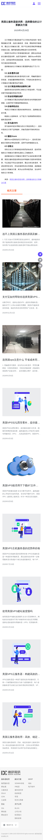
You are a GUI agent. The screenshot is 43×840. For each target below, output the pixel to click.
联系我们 (18, 815)
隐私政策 (18, 818)
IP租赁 (17, 787)
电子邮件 (31, 787)
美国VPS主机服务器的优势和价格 (21, 548)
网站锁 (3, 811)
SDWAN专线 (19, 783)
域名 (30, 783)
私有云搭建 (19, 800)
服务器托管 (19, 790)
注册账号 (33, 3)
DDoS (3, 793)
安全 (3, 804)
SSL (2, 808)
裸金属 (3, 787)
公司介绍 (18, 811)
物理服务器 (5, 783)
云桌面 (3, 800)
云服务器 (4, 790)
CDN (3, 797)
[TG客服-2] (40, 260)
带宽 (16, 797)
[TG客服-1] (40, 254)
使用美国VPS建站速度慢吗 (17, 611)
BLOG (17, 808)
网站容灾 (4, 815)
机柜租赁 (18, 793)
